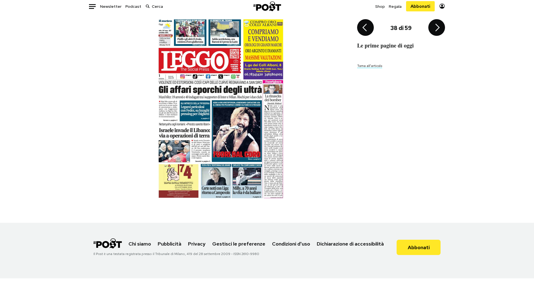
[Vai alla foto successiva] (436, 28)
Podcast (133, 6)
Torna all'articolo (369, 66)
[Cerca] (148, 6)
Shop (380, 6)
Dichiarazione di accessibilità (350, 244)
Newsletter (111, 6)
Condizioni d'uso (291, 244)
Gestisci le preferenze (238, 244)
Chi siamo (139, 244)
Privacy (197, 244)
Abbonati (420, 6)
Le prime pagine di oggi (385, 45)
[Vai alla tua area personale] (442, 6)
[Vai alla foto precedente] (365, 28)
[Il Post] (267, 6)
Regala (395, 6)
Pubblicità (169, 244)
